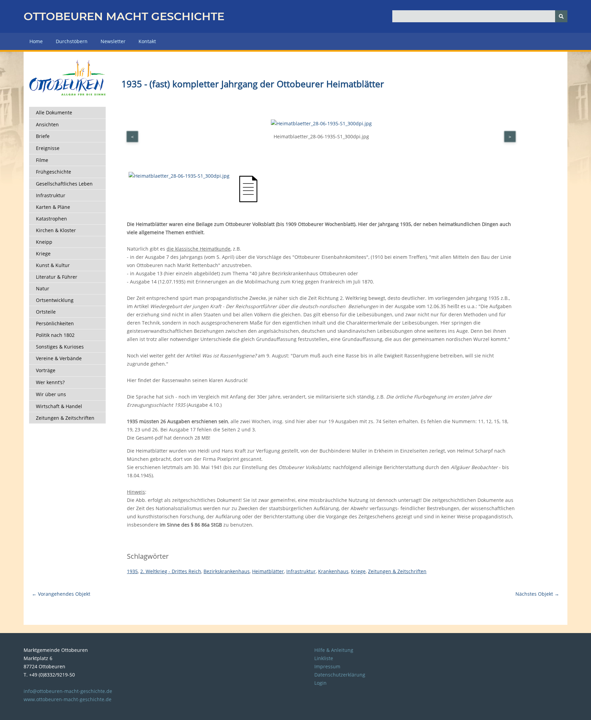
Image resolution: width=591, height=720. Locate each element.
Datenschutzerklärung (339, 674)
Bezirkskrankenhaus (226, 571)
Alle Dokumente (54, 112)
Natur (42, 288)
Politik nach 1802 (55, 335)
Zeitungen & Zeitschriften (65, 418)
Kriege (43, 253)
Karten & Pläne (53, 207)
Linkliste (323, 658)
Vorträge (45, 370)
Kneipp (44, 242)
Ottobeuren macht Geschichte (124, 16)
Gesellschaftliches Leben (64, 183)
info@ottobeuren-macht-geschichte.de (68, 691)
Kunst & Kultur (53, 265)
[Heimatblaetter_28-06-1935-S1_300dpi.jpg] (179, 176)
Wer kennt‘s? (50, 382)
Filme (42, 160)
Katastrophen (51, 218)
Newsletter (113, 41)
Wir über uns (51, 394)
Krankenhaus (333, 571)
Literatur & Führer (56, 277)
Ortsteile (46, 311)
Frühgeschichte (53, 171)
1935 (132, 571)
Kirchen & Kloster (56, 230)
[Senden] (561, 16)
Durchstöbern (72, 41)
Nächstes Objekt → (537, 594)
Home (36, 41)
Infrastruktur (50, 195)
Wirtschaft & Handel (59, 406)
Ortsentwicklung (55, 300)
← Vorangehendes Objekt (61, 594)
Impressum (327, 666)
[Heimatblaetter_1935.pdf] (248, 201)
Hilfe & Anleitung (333, 650)
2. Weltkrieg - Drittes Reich (170, 571)
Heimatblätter (268, 571)
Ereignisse (48, 148)
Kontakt (147, 41)
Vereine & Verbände (59, 358)
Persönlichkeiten (55, 323)
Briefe (43, 136)
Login (320, 683)
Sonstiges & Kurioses (60, 346)
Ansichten (47, 124)
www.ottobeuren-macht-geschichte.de (67, 699)
